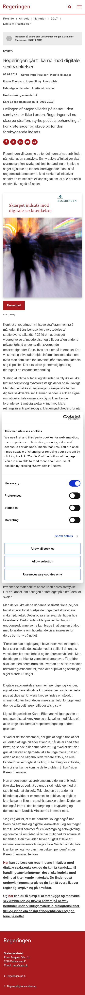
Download (14, 305)
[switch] (74, 495)
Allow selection (42, 561)
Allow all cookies (42, 548)
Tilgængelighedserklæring (21, 986)
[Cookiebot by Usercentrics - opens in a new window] (63, 417)
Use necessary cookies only (42, 574)
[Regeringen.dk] (42, 941)
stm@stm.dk (20, 965)
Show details (64, 536)
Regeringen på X (16, 975)
